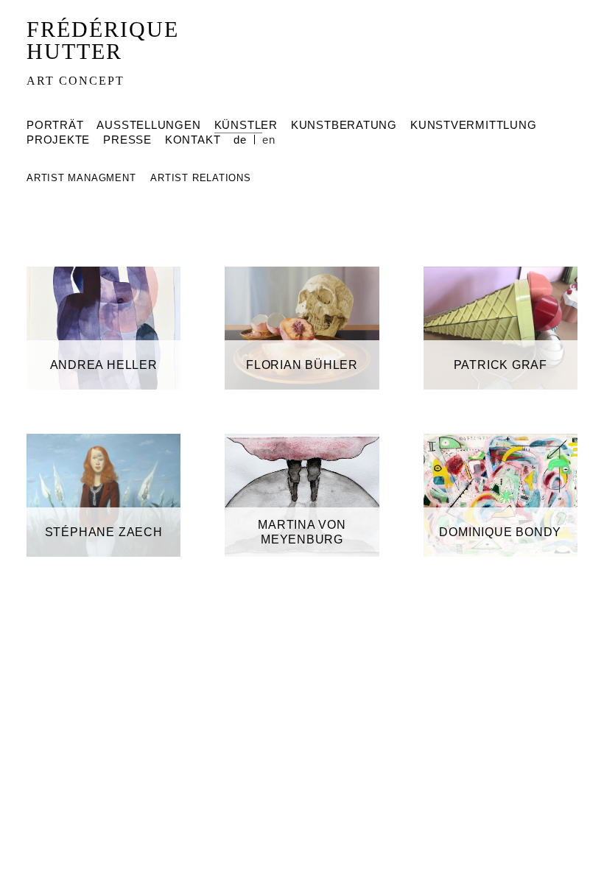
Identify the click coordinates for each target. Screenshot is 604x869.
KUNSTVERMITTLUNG (473, 125)
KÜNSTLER (246, 125)
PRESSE (127, 139)
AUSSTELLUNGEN (148, 125)
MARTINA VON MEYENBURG (302, 532)
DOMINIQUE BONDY (500, 532)
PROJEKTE (58, 139)
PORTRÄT (55, 125)
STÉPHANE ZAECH (104, 532)
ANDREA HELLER (104, 365)
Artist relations (200, 177)
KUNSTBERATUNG (344, 125)
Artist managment (83, 177)
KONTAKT (192, 139)
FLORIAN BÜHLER (302, 365)
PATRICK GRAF (500, 365)
